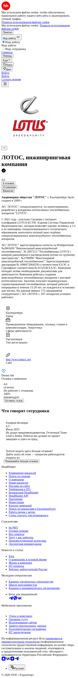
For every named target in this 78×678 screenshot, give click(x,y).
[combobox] (17, 667)
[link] (7, 64)
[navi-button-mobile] (5, 84)
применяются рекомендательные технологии (31, 640)
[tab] (9, 187)
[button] (5, 72)
